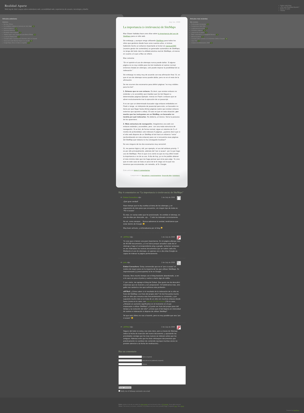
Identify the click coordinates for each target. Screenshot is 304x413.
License (165, 404)
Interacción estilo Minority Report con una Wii (16, 40)
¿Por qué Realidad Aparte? (289, 7)
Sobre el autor (285, 9)
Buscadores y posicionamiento (151, 175)
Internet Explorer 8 (9, 28)
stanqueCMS (171, 46)
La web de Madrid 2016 (10, 36)
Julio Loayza (18, 9)
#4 (121, 327)
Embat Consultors (130, 197)
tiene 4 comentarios (142, 170)
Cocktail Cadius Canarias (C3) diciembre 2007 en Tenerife (20, 38)
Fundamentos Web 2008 (198, 26)
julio (125, 262)
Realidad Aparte (16, 6)
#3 (121, 262)
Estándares (176, 175)
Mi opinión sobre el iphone (11, 32)
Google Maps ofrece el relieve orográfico (15, 42)
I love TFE (194, 40)
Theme (282, 10)
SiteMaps (160, 40)
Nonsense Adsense (9, 30)
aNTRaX (126, 237)
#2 (121, 237)
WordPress (296, 410)
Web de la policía (196, 36)
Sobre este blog (285, 5)
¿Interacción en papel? (197, 32)
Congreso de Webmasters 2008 (200, 42)
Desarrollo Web (167, 175)
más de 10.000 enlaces (155, 301)
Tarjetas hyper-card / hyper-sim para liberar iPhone (18, 34)
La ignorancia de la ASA (198, 28)
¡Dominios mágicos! (197, 30)
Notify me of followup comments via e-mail (135, 391)
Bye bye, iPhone (8, 24)
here (175, 406)
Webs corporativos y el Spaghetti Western (203, 34)
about (182, 406)
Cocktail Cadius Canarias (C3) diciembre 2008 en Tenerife (208, 38)
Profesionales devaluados (198, 24)
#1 (121, 197)
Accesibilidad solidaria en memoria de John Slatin (18, 26)
